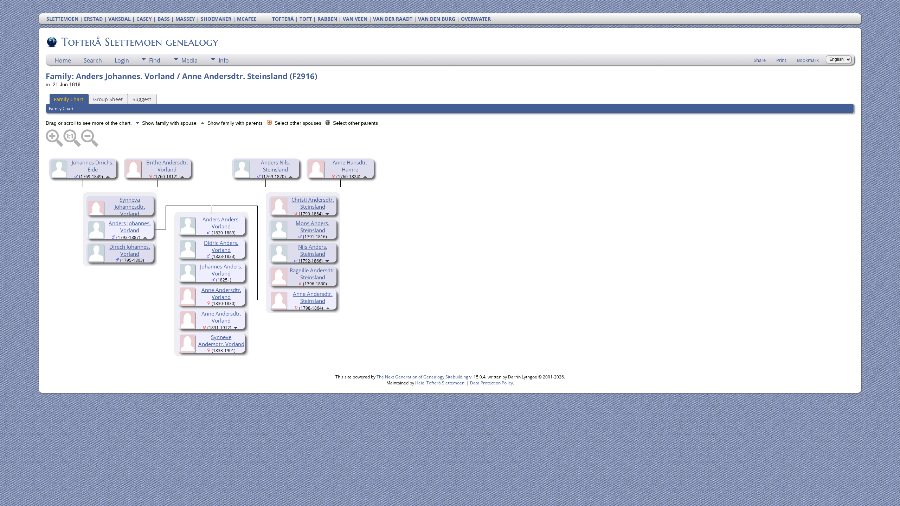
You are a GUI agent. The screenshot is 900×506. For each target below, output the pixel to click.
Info (224, 60)
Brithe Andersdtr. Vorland (167, 166)
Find (154, 60)
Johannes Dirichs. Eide (93, 166)
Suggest (142, 99)
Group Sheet (108, 99)
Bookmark (808, 60)
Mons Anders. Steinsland (312, 227)
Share (760, 60)
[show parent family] (107, 176)
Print (781, 60)
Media (189, 60)
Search (93, 60)
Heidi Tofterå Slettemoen (439, 383)
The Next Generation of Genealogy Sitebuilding (422, 377)
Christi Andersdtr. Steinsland (312, 203)
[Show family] (328, 213)
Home (63, 60)
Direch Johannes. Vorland (129, 250)
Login (122, 60)
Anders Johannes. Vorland (130, 227)
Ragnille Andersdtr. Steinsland (313, 274)
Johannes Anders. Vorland (221, 270)
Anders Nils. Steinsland (275, 166)
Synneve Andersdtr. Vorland (221, 340)
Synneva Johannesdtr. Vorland (130, 206)
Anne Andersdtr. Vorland (221, 293)
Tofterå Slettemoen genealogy (140, 42)
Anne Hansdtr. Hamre (350, 166)
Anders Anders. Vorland (221, 223)
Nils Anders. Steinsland (312, 250)
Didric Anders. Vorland (221, 246)
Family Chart (68, 99)
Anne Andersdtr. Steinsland (313, 297)
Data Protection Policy (491, 383)
